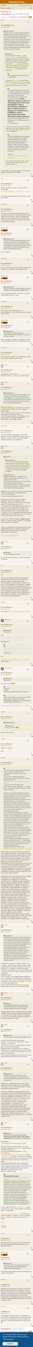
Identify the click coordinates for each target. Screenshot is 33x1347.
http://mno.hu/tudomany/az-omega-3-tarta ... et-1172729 (17, 848)
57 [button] (25, 17)
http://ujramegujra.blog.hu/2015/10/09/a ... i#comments (15, 705)
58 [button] (27, 17)
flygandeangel (8, 619)
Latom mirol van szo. (6, 406)
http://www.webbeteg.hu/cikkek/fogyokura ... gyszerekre (18, 156)
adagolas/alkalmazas (11, 68)
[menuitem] (5, 5)
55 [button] (19, 17)
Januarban (16, 64)
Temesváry (3, 1306)
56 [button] (22, 17)
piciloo (2, 20)
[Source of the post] (4, 1265)
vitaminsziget (9, 83)
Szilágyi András (4, 227)
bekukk (6, 364)
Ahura (2, 178)
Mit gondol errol (21, 1207)
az (13, 1143)
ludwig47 (3, 711)
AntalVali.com (5, 12)
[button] (11, 17)
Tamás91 (3, 602)
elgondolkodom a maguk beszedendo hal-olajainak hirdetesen (16, 782)
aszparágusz (4, 204)
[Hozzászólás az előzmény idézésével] (28, 22)
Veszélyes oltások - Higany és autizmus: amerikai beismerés (16, 1178)
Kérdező (3, 1233)
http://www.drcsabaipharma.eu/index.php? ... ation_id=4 (15, 191)
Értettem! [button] (10, 1343)
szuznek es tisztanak (6, 1156)
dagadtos (3, 757)
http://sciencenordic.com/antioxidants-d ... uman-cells (15, 659)
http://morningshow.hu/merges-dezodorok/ (20, 611)
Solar (2, 565)
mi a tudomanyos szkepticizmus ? (10, 535)
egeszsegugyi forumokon (12, 57)
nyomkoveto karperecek (24, 374)
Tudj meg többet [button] (8, 1339)
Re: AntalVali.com (7, 25)
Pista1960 (3, 1279)
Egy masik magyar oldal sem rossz (10, 1213)
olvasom (16, 80)
